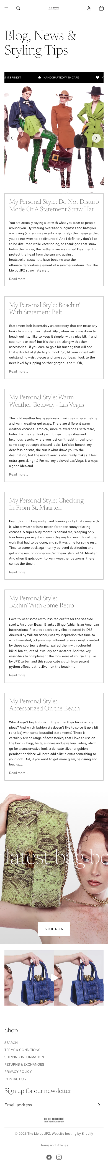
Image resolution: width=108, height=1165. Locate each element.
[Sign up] (98, 1105)
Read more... (18, 279)
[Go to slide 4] (60, 186)
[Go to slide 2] (48, 186)
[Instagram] (59, 1157)
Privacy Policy (18, 1071)
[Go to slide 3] (54, 186)
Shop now (54, 929)
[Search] (18, 8)
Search (11, 1043)
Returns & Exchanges (24, 1064)
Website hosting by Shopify (72, 1133)
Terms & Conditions (22, 1050)
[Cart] (101, 8)
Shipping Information (24, 1057)
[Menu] (6, 8)
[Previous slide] (11, 138)
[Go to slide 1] (41, 186)
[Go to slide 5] (66, 186)
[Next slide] (96, 138)
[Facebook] (49, 1157)
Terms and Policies (54, 1145)
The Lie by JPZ (38, 1133)
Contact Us (15, 1079)
